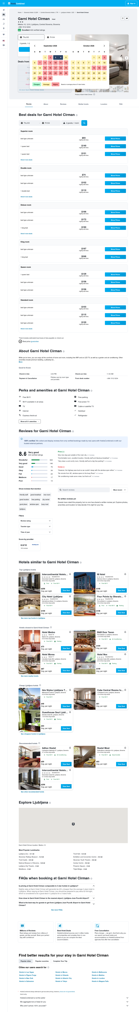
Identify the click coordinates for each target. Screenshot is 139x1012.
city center (46, 499)
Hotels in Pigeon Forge (27, 975)
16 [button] (50, 68)
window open (34, 504)
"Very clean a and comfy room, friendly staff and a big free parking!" (85, 461)
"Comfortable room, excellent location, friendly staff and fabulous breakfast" (88, 458)
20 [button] (35, 73)
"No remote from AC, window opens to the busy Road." (80, 473)
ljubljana (22, 509)
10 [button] (55, 62)
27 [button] (35, 78)
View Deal (66, 590)
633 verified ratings (37, 30)
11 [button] (61, 62)
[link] (33, 618)
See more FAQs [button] (57, 910)
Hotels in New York (26, 978)
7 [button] (39, 62)
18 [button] (61, 68)
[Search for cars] (4, 19)
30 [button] (50, 78)
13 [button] (35, 68)
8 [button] (45, 62)
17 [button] (55, 68)
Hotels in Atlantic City (63, 978)
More (20, 362)
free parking (36, 499)
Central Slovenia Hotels (48, 12)
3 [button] (55, 57)
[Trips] (4, 34)
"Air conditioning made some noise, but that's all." (78, 476)
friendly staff (24, 495)
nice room (47, 495)
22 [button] (45, 73)
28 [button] (40, 78)
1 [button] (45, 57)
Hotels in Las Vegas (26, 972)
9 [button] (50, 62)
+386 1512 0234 (24, 27)
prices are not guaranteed (67, 991)
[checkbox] (30, 546)
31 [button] (104, 78)
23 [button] (50, 73)
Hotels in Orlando (62, 975)
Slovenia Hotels (28, 12)
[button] (3, 3)
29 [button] (45, 78)
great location (24, 499)
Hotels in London (98, 978)
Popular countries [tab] (42, 961)
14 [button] (40, 68)
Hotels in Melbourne (99, 972)
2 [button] (50, 57)
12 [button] (66, 62)
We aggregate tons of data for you (33, 1001)
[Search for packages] (4, 24)
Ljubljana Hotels (65, 12)
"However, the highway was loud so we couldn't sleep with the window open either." (90, 470)
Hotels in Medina (98, 975)
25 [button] (61, 73)
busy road (44, 504)
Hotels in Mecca (61, 972)
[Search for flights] (4, 10)
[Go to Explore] (4, 28)
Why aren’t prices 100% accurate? (33, 1005)
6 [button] (34, 62)
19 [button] (66, 68)
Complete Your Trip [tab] (60, 961)
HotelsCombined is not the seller (32, 998)
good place (23, 504)
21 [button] (40, 73)
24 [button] (55, 73)
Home (20, 12)
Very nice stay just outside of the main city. (76, 455)
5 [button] (65, 57)
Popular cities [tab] (26, 961)
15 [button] (45, 68)
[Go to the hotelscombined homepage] (16, 3)
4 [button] (60, 57)
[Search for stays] (4, 14)
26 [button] (66, 73)
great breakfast (36, 495)
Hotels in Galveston (26, 981)
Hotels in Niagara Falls (100, 981)
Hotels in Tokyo (61, 981)
